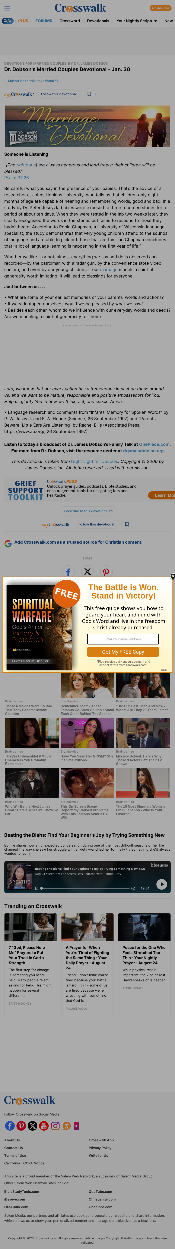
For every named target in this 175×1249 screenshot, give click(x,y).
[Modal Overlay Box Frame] (87, 625)
